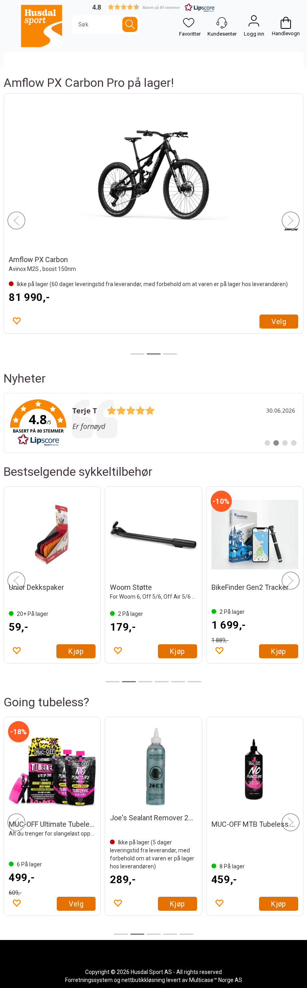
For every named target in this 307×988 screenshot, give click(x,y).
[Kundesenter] (221, 22)
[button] (153, 7)
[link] (153, 423)
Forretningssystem (89, 980)
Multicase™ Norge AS (215, 980)
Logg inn (253, 22)
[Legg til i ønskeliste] (117, 650)
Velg (76, 904)
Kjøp (76, 651)
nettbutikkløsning (143, 980)
